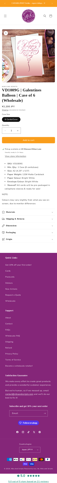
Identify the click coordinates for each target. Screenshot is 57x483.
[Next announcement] (52, 3)
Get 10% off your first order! (18, 265)
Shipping (5, 110)
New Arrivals (11, 289)
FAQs (7, 330)
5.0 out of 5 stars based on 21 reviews (28, 481)
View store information (15, 156)
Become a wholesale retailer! (19, 366)
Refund (8, 348)
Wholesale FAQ (12, 336)
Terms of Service (13, 359)
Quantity (5, 125)
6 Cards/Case (11, 119)
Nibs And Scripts (17, 469)
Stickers (9, 283)
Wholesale (10, 301)
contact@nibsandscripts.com (19, 394)
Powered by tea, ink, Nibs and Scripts (38, 469)
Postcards (9, 277)
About (8, 317)
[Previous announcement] (5, 3)
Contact (8, 323)
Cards (8, 271)
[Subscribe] (45, 413)
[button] (5, 16)
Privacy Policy (11, 354)
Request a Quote (13, 295)
